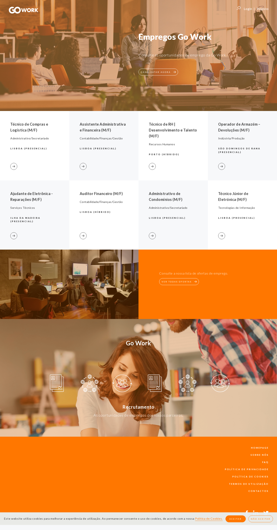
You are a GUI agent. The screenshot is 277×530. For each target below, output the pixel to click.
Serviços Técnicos (22, 207)
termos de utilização (249, 484)
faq (265, 462)
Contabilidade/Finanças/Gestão (101, 138)
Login (248, 9)
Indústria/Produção (231, 138)
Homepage (260, 447)
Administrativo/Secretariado (29, 138)
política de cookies (250, 476)
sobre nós (260, 455)
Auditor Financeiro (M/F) (101, 193)
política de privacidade (247, 469)
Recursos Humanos (162, 144)
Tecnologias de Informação (236, 207)
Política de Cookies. (209, 518)
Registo (263, 9)
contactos (258, 491)
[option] (57, 383)
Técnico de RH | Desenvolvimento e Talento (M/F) (173, 130)
